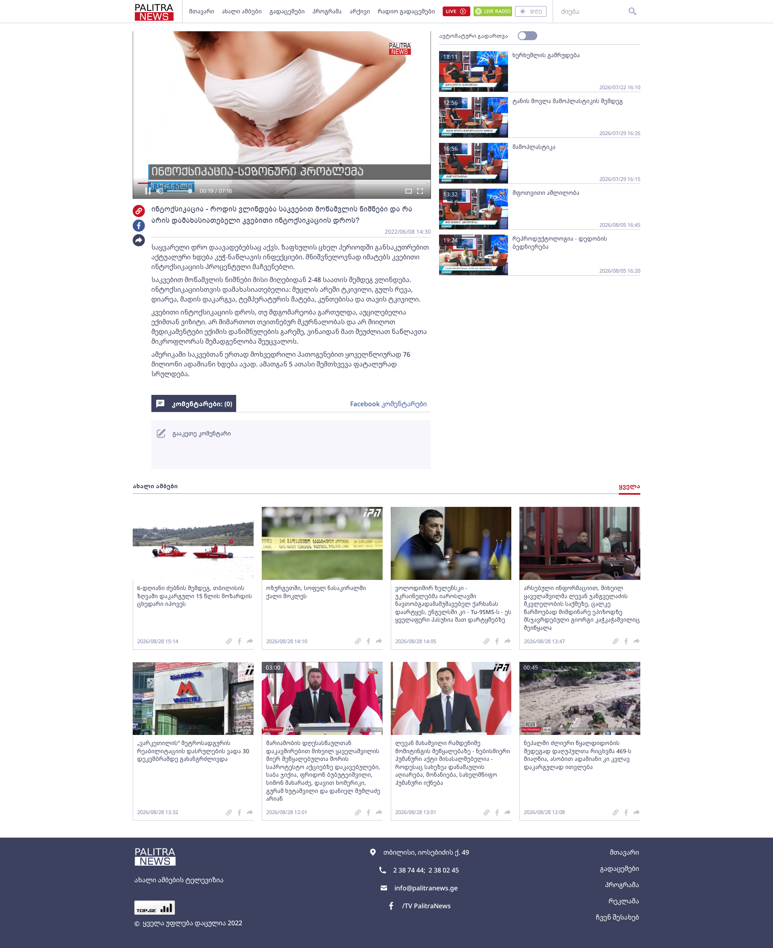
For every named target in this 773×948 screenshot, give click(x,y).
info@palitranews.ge (426, 887)
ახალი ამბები (242, 11)
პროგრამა (327, 11)
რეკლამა (624, 900)
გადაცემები (287, 11)
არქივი (360, 11)
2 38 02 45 (443, 870)
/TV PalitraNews (426, 905)
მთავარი (201, 11)
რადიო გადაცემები (406, 11)
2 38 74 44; (409, 870)
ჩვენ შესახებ (617, 917)
